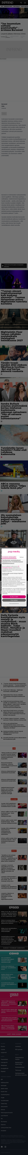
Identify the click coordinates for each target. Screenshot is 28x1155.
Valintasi (22, 557)
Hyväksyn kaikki (14, 596)
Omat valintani (14, 600)
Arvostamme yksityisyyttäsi (9, 557)
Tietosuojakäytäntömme (14, 603)
